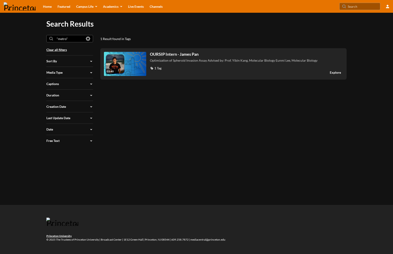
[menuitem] (47, 6)
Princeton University (59, 236)
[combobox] (69, 38)
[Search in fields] (88, 38)
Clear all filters (56, 50)
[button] (155, 68)
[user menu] (387, 6)
